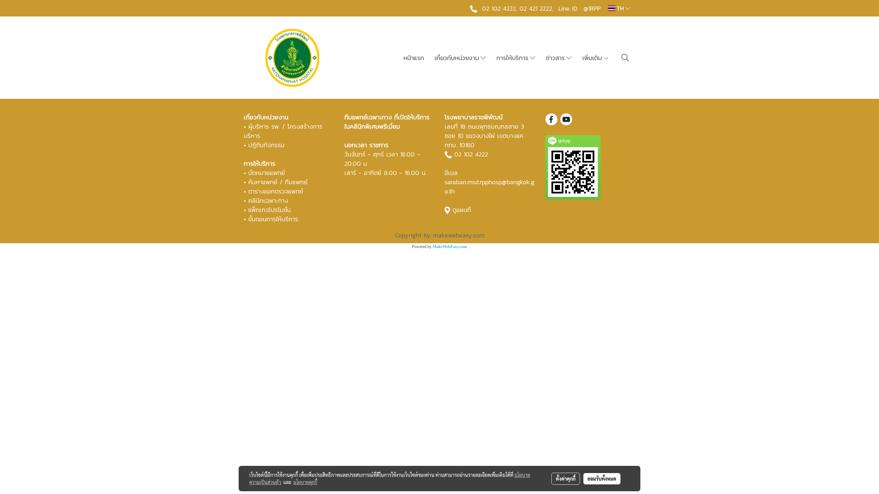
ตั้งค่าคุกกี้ (565, 478)
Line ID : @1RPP (579, 8)
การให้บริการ (513, 57)
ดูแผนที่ (462, 209)
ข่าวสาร (556, 57)
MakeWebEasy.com (450, 246)
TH (620, 8)
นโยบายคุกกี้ (305, 482)
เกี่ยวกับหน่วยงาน (457, 57)
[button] (625, 57)
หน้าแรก (413, 57)
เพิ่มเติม (592, 57)
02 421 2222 (536, 8)
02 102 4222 (471, 154)
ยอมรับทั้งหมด (601, 478)
